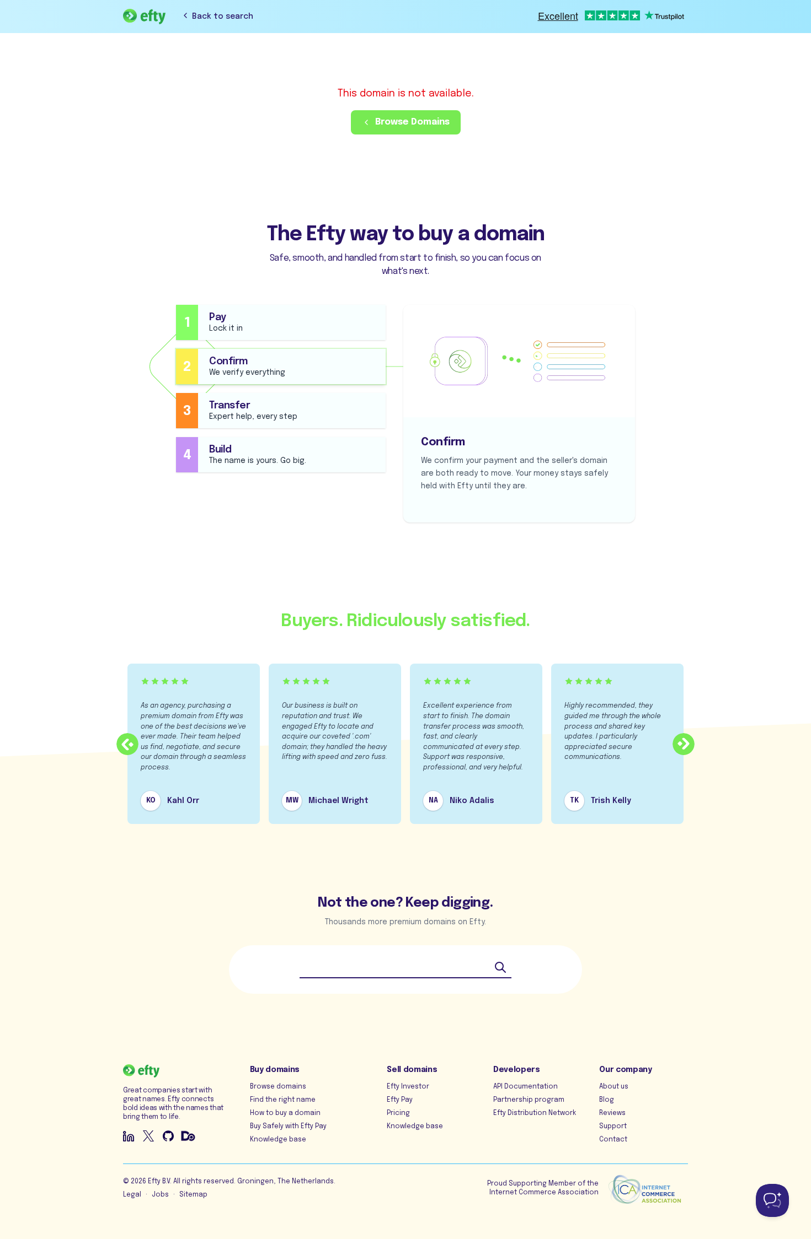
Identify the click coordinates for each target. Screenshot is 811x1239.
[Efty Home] (144, 16)
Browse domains (278, 1087)
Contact (613, 1139)
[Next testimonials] (684, 744)
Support (613, 1126)
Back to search (222, 16)
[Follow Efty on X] (148, 1135)
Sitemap (193, 1195)
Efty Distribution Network (534, 1113)
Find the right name (283, 1100)
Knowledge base (278, 1139)
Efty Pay (400, 1100)
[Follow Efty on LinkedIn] (128, 1135)
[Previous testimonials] (127, 744)
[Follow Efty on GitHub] (168, 1135)
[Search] (500, 967)
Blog (606, 1100)
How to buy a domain (285, 1113)
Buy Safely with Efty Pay (288, 1126)
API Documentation (525, 1087)
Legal (132, 1195)
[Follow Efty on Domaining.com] (188, 1135)
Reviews (612, 1113)
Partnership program (528, 1100)
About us (613, 1087)
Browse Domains (412, 122)
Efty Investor (408, 1087)
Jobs (160, 1195)
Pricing (398, 1113)
